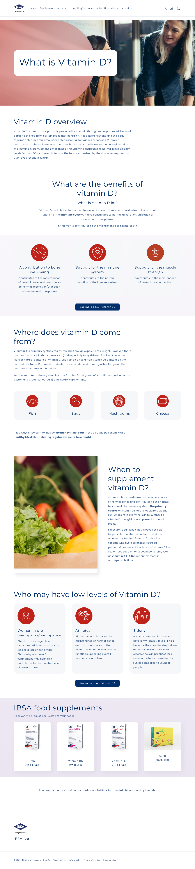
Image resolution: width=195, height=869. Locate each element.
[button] (165, 8)
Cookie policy (109, 860)
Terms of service (92, 860)
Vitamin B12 (76, 760)
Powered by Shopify (41, 860)
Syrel (162, 755)
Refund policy (75, 860)
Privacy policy (59, 860)
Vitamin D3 (119, 760)
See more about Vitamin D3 (97, 306)
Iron (32, 760)
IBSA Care (26, 860)
